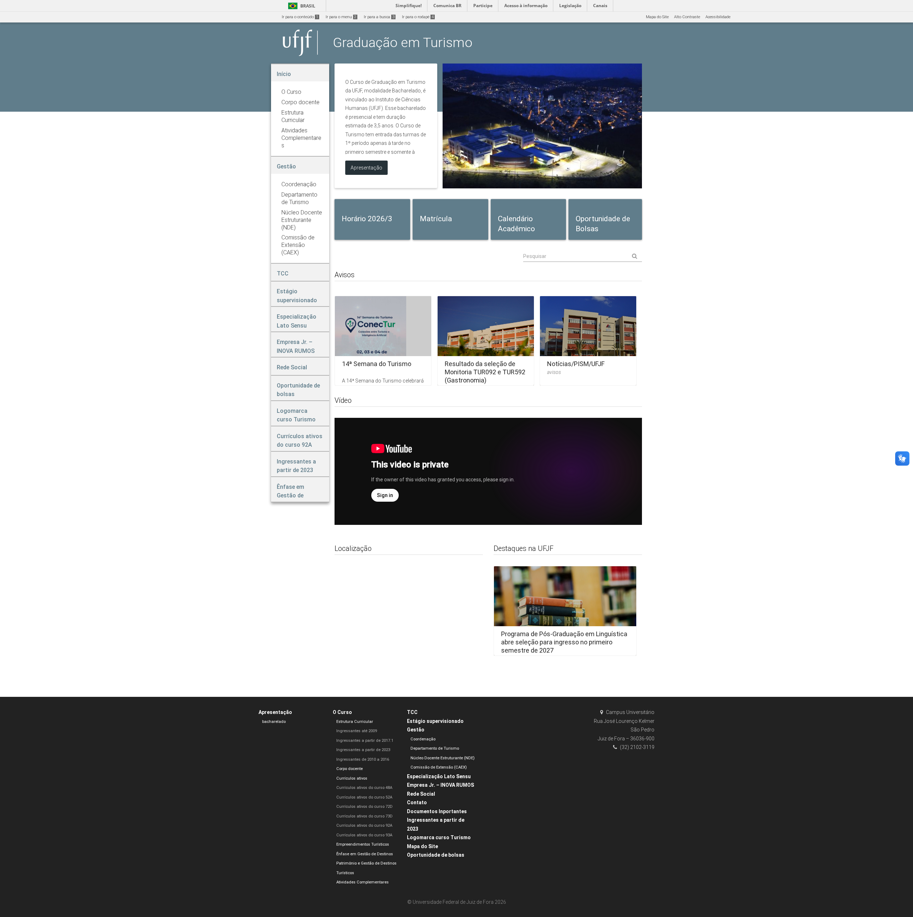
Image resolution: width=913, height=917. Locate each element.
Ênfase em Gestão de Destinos (364, 854)
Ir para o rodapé (418, 17)
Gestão (415, 730)
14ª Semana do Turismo (376, 364)
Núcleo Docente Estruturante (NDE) (442, 758)
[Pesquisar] (582, 256)
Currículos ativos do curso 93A (364, 835)
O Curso (342, 712)
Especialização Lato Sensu (439, 776)
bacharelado (274, 721)
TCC (412, 712)
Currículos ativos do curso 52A (364, 797)
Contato (417, 802)
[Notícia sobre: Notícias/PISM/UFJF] (588, 340)
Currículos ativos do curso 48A (364, 787)
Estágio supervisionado (435, 721)
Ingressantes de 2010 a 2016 (362, 759)
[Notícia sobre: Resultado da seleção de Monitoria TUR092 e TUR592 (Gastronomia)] (486, 340)
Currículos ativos (351, 778)
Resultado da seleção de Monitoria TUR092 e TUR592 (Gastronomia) (485, 372)
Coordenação (422, 739)
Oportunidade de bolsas (435, 855)
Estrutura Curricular (354, 721)
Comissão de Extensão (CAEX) (438, 767)
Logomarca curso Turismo (439, 837)
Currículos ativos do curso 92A (364, 825)
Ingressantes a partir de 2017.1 (364, 740)
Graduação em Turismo (403, 42)
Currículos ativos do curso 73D (364, 816)
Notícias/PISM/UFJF (576, 364)
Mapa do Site (657, 17)
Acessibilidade (717, 17)
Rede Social (421, 794)
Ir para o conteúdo (300, 17)
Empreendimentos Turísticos (362, 844)
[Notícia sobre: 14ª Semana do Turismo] (383, 340)
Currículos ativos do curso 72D (364, 806)
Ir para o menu (341, 17)
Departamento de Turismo (434, 748)
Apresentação (275, 712)
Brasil (300, 6)
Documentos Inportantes (437, 811)
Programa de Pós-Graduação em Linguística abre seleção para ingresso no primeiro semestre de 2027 (564, 642)
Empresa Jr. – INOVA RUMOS (440, 785)
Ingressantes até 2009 (356, 731)
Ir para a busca (379, 17)
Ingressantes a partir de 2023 (363, 750)
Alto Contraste (687, 17)
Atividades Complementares (362, 882)
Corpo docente (349, 768)
